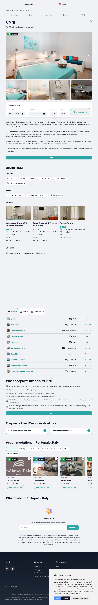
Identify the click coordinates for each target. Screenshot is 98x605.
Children (63, 110)
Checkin (11, 110)
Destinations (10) (39, 311)
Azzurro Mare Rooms (19, 366)
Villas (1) (66, 449)
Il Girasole (15, 325)
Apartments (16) (11, 449)
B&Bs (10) (22, 449)
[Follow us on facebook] (12, 568)
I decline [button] (65, 598)
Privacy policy (38, 570)
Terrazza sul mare (18, 348)
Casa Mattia (15, 354)
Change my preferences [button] (80, 598)
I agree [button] (57, 598)
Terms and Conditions (41, 576)
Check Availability (82, 112)
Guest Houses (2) (56, 449)
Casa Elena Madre (18, 360)
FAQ (83, 15)
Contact (37, 566)
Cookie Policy (39, 573)
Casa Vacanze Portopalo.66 (22, 371)
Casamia (14, 342)
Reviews (66, 15)
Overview (14, 15)
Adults (52, 110)
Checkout (32, 110)
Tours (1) (25, 311)
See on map (42, 253)
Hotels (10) (14, 311)
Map (57, 566)
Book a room (49, 157)
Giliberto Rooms (17, 336)
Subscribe (73, 528)
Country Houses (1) (12, 453)
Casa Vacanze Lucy (18, 331)
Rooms (31, 15)
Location (49, 15)
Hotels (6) (45, 449)
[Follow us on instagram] (7, 568)
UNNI (13, 319)
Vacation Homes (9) (33, 449)
